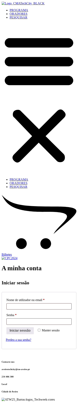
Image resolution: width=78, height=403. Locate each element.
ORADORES (18, 13)
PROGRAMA (19, 10)
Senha (18, 315)
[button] (39, 99)
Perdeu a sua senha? (18, 339)
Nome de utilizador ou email (32, 300)
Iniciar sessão (20, 330)
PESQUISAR (18, 17)
